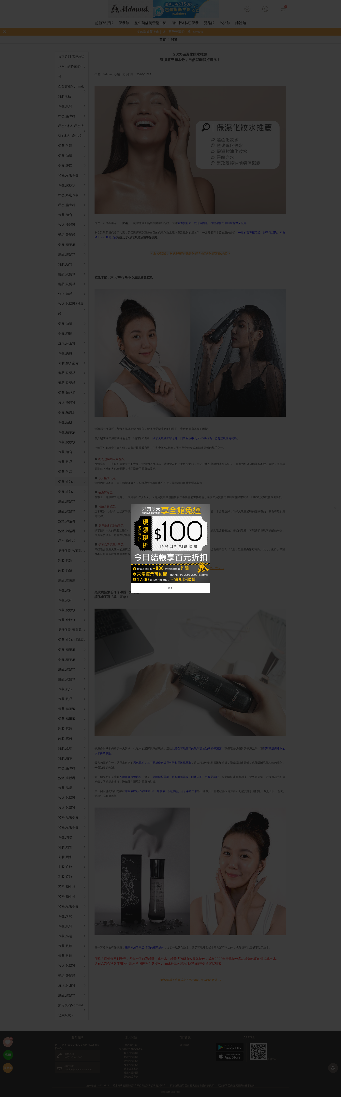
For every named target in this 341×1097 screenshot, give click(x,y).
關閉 (170, 588)
